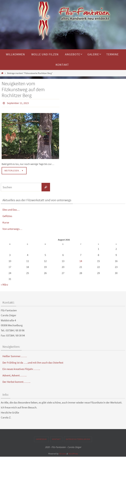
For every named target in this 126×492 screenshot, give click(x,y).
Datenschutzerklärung (78, 438)
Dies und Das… (11, 208)
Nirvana (62, 452)
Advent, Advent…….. (14, 374)
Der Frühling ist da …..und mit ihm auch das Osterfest (32, 362)
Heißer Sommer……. (14, 355)
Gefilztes (7, 215)
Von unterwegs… (12, 228)
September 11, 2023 (18, 102)
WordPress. (73, 452)
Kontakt (56, 438)
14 (80, 260)
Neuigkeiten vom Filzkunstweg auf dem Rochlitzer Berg (23, 89)
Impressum (41, 438)
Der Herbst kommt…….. (16, 381)
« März (4, 283)
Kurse (5, 221)
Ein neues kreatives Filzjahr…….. (21, 368)
